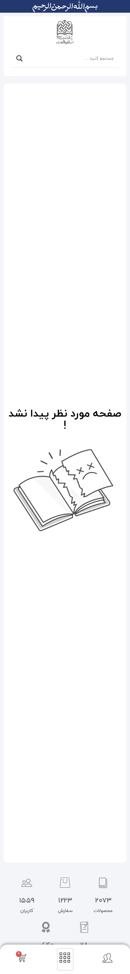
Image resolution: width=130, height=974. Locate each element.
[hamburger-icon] (65, 959)
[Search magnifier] (19, 58)
